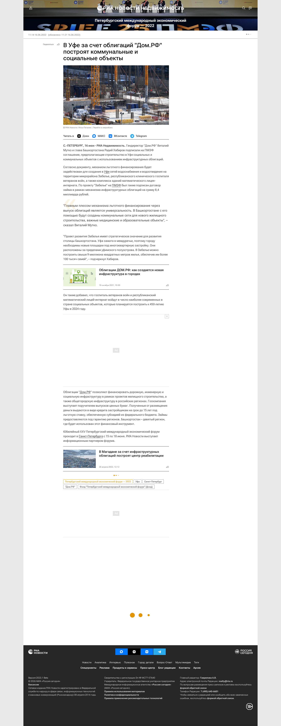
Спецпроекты (88, 667)
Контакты (184, 667)
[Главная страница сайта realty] (140, 8)
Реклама (104, 667)
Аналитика (100, 662)
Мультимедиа (183, 662)
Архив (197, 667)
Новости (86, 662)
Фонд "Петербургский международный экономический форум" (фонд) (116, 486)
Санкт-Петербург (153, 481)
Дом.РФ (85, 392)
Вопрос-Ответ (164, 662)
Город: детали (146, 662)
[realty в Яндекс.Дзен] (134, 651)
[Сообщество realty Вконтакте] (147, 651)
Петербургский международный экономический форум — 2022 (98, 481)
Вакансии (33, 684)
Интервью (115, 662)
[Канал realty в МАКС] (121, 651)
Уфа (137, 481)
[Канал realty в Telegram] (159, 651)
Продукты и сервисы (125, 667)
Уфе (106, 171)
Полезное (129, 662)
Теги (196, 662)
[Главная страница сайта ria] (116, 8)
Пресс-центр (147, 667)
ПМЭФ (116, 185)
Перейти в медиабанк (103, 127)
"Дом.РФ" (70, 486)
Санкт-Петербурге (91, 436)
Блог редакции (167, 667)
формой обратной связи (193, 688)
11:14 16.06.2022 (37, 34)
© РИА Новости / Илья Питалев (77, 127)
